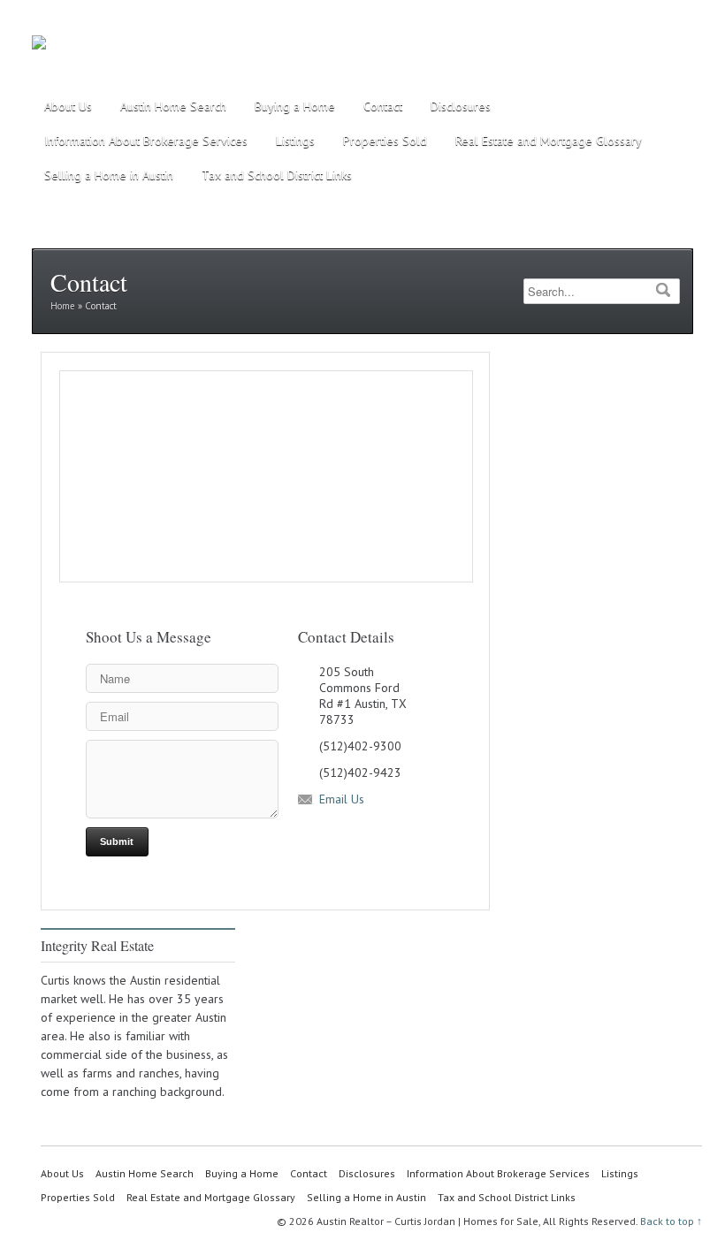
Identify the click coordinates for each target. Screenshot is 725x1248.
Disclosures (461, 106)
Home (62, 306)
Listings (295, 140)
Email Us (341, 799)
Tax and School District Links (277, 175)
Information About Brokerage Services (146, 140)
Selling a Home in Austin (108, 175)
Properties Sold (385, 140)
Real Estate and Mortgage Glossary (548, 140)
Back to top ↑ (671, 1221)
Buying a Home (295, 106)
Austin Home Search (173, 106)
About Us (68, 106)
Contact (382, 106)
